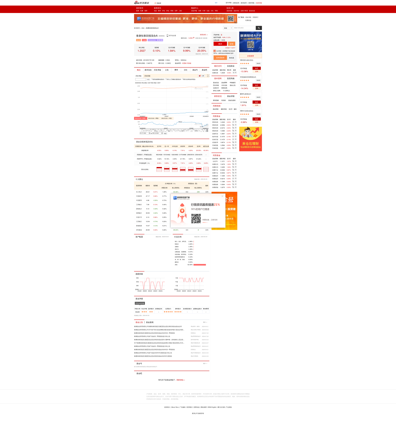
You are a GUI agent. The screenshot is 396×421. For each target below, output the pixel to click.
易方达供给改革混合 (189, 79)
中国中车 (139, 217)
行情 (203, 11)
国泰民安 (215, 134)
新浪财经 (137, 28)
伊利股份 (139, 230)
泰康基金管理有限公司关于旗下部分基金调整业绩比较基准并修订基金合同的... (159, 330)
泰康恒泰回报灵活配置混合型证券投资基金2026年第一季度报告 (154, 349)
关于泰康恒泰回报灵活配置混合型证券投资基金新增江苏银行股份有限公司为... (159, 343)
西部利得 (215, 122)
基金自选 (252, 11)
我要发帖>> (181, 380)
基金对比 (236, 11)
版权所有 (201, 413)
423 (187, 230)
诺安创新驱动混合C (158, 79)
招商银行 (139, 213)
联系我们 (190, 407)
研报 (171, 11)
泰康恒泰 (215, 73)
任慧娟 (184, 63)
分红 (212, 11)
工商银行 (139, 204)
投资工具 (230, 8)
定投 (231, 43)
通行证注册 (221, 407)
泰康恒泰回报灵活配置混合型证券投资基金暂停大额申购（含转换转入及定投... (159, 340)
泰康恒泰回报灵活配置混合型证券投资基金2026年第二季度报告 (154, 333)
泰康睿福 (215, 187)
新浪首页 (244, 3)
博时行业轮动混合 (246, 111)
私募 (141, 11)
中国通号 (139, 200)
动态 (155, 11)
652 (187, 192)
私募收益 (248, 20)
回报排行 (255, 17)
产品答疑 (229, 407)
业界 (176, 11)
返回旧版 (259, 3)
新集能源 (139, 226)
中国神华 (139, 196)
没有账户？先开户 (230, 48)
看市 (159, 11)
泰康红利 (215, 164)
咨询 (206, 192)
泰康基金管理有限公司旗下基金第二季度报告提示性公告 (152, 336)
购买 (220, 43)
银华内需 (215, 136)
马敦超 (189, 63)
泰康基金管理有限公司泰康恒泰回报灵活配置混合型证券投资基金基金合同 (158, 326)
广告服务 (183, 407)
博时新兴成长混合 (246, 60)
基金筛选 (229, 11)
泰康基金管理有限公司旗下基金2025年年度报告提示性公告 (153, 353)
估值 (208, 11)
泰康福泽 (215, 176)
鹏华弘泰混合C (245, 94)
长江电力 (139, 192)
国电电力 (139, 209)
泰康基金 (183, 60)
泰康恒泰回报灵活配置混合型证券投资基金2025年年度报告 (153, 356)
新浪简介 (167, 407)
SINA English (212, 407)
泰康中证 (215, 170)
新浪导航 (251, 3)
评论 (163, 11)
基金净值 (194, 11)
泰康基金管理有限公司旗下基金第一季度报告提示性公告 (152, 346)
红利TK (215, 161)
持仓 (167, 11)
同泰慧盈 (215, 145)
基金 (142, 28)
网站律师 (204, 407)
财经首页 (236, 3)
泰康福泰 (215, 181)
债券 (145, 11)
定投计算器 (244, 11)
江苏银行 (139, 221)
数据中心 (194, 8)
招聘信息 (197, 407)
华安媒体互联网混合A (248, 77)
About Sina (175, 407)
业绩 (199, 11)
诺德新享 (215, 142)
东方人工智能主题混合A (174, 79)
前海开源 (215, 139)
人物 (180, 11)
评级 (216, 11)
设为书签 (229, 3)
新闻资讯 (157, 8)
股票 (137, 11)
